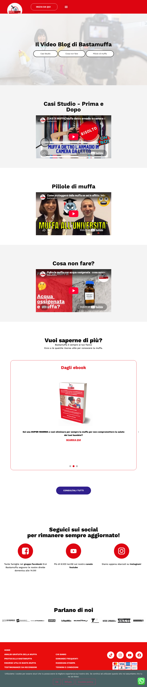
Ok (56, 681)
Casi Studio (45, 54)
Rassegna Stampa (65, 663)
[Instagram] (120, 655)
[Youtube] (129, 655)
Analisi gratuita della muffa (20, 654)
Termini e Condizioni (67, 667)
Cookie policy (85, 681)
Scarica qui (39, 440)
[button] (66, 6)
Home (7, 650)
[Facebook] (139, 655)
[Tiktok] (110, 655)
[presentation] (70, 466)
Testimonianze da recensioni (20, 667)
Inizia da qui (43, 7)
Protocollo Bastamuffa (18, 658)
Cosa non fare (71, 54)
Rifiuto (68, 681)
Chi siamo (61, 654)
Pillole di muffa (100, 54)
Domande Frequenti (67, 658)
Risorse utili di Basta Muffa (20, 663)
